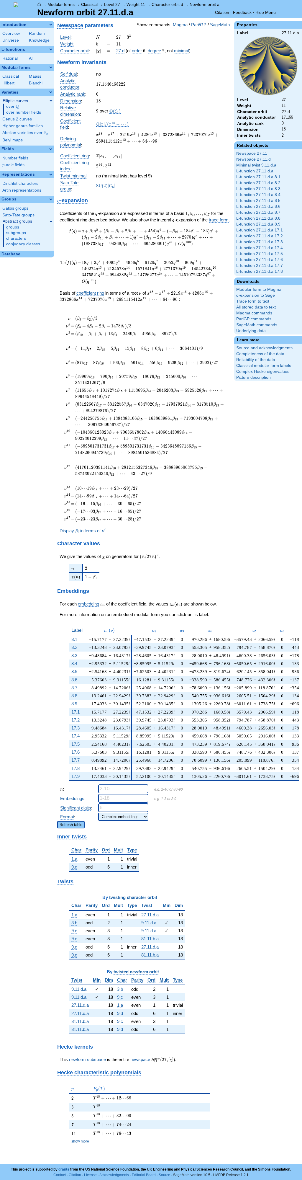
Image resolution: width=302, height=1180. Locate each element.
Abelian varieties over (25, 133)
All (31, 58)
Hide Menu (265, 12)
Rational (10, 58)
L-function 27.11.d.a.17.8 (259, 271)
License (90, 1175)
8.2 (74, 647)
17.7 (75, 760)
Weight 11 (136, 4)
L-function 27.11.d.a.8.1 (258, 177)
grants (63, 1169)
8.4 (74, 663)
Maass (35, 76)
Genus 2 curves (17, 119)
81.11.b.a (150, 938)
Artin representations (21, 190)
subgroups (16, 233)
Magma (180, 24)
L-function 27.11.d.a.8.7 (258, 212)
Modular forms (61, 4)
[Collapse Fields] (50, 149)
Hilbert (8, 83)
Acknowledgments (114, 1175)
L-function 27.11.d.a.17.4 (259, 248)
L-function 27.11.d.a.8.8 (258, 218)
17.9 (75, 776)
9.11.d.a (148, 922)
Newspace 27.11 (251, 153)
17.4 (75, 735)
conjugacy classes (23, 244)
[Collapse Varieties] (50, 92)
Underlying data (251, 331)
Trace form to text (252, 301)
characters (16, 238)
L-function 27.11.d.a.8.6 (258, 206)
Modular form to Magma (258, 289)
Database (10, 254)
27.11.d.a (150, 914)
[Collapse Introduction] (50, 24)
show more (80, 1141)
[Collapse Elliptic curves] (51, 100)
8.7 (74, 687)
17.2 (75, 719)
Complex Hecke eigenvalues (262, 371)
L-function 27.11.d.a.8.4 (258, 194)
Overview (11, 33)
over (12, 107)
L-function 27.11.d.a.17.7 (259, 265)
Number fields (15, 158)
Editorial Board (144, 1175)
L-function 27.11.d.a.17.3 (259, 242)
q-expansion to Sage (255, 295)
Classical (89, 4)
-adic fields (13, 165)
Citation (222, 12)
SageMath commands (256, 325)
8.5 (74, 671)
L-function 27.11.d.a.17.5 (259, 254)
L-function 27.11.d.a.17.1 (259, 230)
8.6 (74, 679)
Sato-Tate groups (18, 215)
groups (12, 227)
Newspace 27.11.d (253, 159)
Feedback (242, 12)
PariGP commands (253, 319)
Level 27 (112, 4)
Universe (10, 40)
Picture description (253, 377)
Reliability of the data (255, 360)
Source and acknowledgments (264, 348)
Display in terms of (83, 530)
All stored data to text (256, 307)
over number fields (23, 112)
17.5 (75, 744)
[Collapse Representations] (50, 174)
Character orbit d (167, 4)
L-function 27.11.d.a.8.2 (258, 183)
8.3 (74, 655)
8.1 (74, 639)
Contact (59, 1175)
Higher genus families (22, 126)
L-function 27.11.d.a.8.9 (258, 224)
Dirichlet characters (20, 183)
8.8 (74, 695)
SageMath (220, 24)
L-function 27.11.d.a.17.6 (259, 259)
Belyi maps (12, 140)
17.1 (75, 711)
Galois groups (15, 208)
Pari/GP (198, 24)
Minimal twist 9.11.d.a (256, 165)
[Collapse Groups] (50, 199)
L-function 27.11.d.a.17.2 (259, 236)
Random (37, 33)
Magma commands (254, 313)
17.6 (75, 752)
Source (164, 1175)
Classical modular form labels (263, 365)
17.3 (75, 727)
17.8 (75, 768)
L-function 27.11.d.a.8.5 (258, 200)
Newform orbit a (204, 4)
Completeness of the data (260, 354)
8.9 (74, 703)
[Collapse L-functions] (50, 49)
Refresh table (71, 824)
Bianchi (35, 83)
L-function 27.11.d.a (254, 171)
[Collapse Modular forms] (50, 67)
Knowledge (39, 40)
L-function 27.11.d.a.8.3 (258, 189)
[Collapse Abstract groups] (51, 221)
